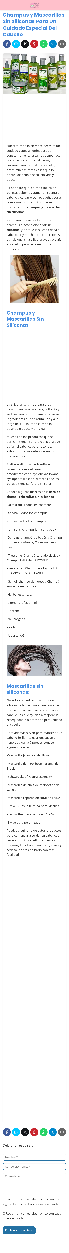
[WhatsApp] (44, 44)
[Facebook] (7, 44)
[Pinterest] (34, 44)
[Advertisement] (33, 120)
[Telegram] (53, 44)
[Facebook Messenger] (16, 44)
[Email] (62, 44)
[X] (25, 44)
